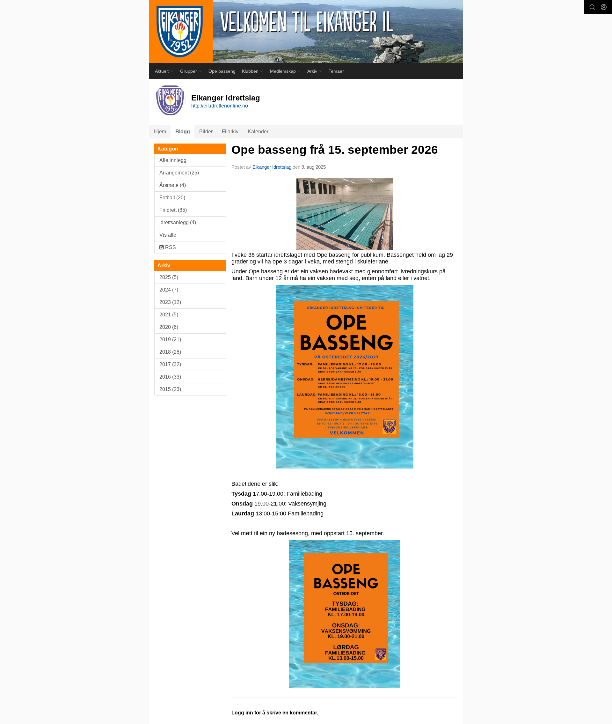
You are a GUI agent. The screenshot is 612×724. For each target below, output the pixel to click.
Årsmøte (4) (172, 185)
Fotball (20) (172, 197)
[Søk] (592, 7)
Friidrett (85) (173, 210)
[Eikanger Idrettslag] (306, 31)
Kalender (258, 131)
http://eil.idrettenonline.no (219, 105)
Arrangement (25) (179, 172)
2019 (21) (170, 339)
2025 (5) (168, 277)
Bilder (206, 131)
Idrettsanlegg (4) (177, 222)
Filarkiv (230, 131)
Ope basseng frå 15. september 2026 (334, 149)
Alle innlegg (172, 160)
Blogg (182, 131)
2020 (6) (168, 327)
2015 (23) (170, 389)
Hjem (160, 131)
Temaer (336, 71)
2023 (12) (170, 302)
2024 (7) (168, 289)
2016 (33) (170, 377)
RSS (170, 247)
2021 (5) (168, 314)
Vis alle (167, 235)
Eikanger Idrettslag (272, 167)
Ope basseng (222, 71)
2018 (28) (170, 352)
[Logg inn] (603, 7)
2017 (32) (170, 364)
